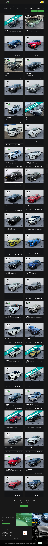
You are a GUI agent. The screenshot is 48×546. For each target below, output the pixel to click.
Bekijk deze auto (14, 21)
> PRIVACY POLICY (16, 538)
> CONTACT (15, 537)
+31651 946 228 (37, 535)
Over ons (6, 523)
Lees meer (17, 544)
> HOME (14, 531)
